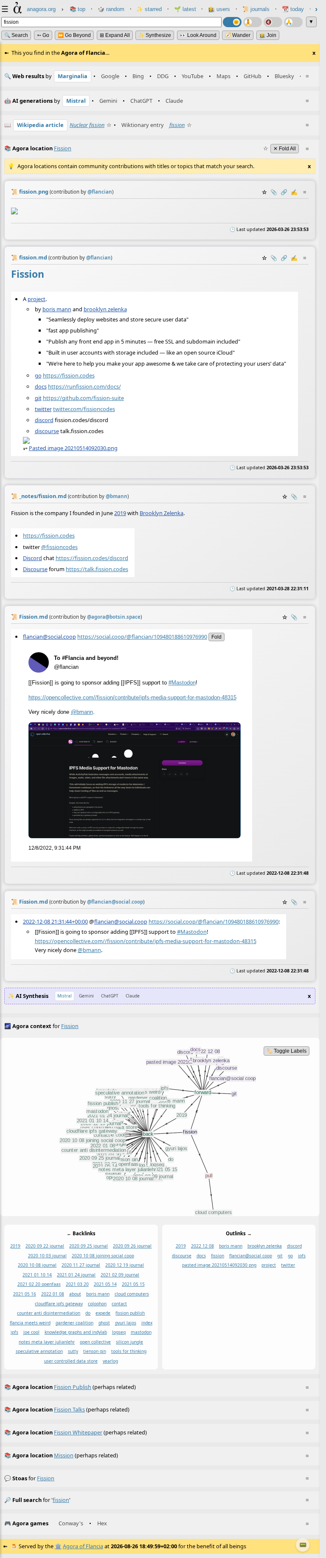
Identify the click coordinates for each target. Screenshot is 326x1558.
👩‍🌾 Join (267, 35)
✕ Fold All (284, 148)
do (87, 1313)
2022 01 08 (52, 1294)
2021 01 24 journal (76, 1275)
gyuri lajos (125, 1323)
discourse (47, 431)
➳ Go (43, 35)
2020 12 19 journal (124, 1265)
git (38, 398)
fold (216, 637)
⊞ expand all (115, 35)
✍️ (294, 192)
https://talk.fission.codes (97, 568)
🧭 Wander (237, 35)
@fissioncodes (59, 546)
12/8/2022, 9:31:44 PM (54, 848)
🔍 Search (16, 35)
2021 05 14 (105, 1285)
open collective (95, 1342)
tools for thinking (128, 1352)
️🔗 (284, 192)
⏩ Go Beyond (74, 35)
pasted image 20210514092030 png (219, 1265)
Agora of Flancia (83, 1546)
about (75, 1294)
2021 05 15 (133, 1285)
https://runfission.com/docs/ (84, 387)
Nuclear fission (87, 125)
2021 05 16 (24, 1294)
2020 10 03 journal (47, 1256)
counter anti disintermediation (48, 1313)
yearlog (110, 1361)
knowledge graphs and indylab (76, 1332)
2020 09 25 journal (88, 1246)
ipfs (14, 1332)
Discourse (35, 568)
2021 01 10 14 (37, 1275)
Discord (32, 557)
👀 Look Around (198, 35)
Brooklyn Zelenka (161, 512)
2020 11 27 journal (81, 1265)
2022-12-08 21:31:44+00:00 (55, 921)
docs (41, 387)
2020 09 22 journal (44, 1246)
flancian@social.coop (49, 636)
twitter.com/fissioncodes (84, 409)
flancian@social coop (250, 1256)
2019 (120, 512)
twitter (43, 409)
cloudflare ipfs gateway (59, 1304)
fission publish (130, 1313)
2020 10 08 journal (37, 1265)
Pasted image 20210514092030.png (73, 448)
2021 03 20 (77, 1285)
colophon (97, 1304)
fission (177, 125)
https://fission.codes (69, 375)
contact (119, 1304)
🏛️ (58, 1546)
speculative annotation (39, 1352)
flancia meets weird (30, 1323)
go (38, 375)
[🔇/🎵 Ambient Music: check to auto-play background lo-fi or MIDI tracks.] (273, 22)
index (146, 1323)
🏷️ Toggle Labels (286, 1051)
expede (103, 1313)
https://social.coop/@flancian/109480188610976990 (142, 636)
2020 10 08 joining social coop (103, 1256)
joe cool (31, 1332)
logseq (119, 1332)
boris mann (56, 309)
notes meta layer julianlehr (47, 1342)
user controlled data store (71, 1361)
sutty (73, 1352)
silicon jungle (129, 1342)
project (36, 299)
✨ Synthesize (154, 35)
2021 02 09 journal (120, 1275)
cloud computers (132, 1294)
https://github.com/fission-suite (83, 398)
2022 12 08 (202, 1246)
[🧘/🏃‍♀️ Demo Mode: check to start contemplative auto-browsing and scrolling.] (252, 22)
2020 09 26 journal (132, 1246)
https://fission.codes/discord (92, 557)
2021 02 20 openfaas (39, 1285)
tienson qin (94, 1352)
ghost (104, 1323)
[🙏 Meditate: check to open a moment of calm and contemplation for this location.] (293, 22)
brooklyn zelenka (105, 309)
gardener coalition (74, 1323)
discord (44, 420)
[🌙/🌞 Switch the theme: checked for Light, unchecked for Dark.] (232, 22)
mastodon (141, 1332)
